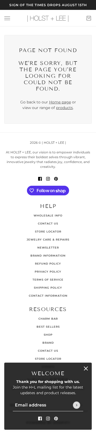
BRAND (48, 342)
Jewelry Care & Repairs (48, 239)
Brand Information (48, 255)
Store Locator (48, 231)
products (64, 107)
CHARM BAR (48, 318)
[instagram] (48, 418)
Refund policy (48, 263)
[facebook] (40, 418)
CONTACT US (48, 350)
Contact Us (48, 223)
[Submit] (76, 405)
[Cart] (89, 18)
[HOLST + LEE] (48, 18)
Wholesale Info (48, 215)
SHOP (48, 334)
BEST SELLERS (48, 326)
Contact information (48, 295)
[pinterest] (56, 418)
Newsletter (48, 247)
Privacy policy (48, 271)
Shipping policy (48, 287)
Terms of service (48, 279)
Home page (60, 102)
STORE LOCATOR (48, 359)
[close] (86, 368)
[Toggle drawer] (7, 18)
